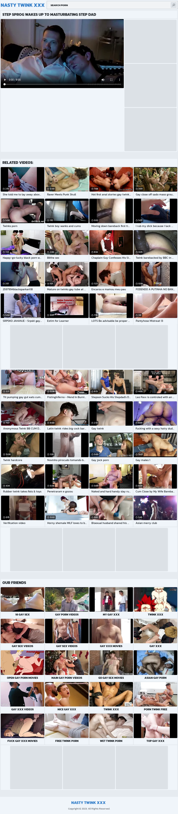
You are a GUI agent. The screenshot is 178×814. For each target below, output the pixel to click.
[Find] (174, 5)
